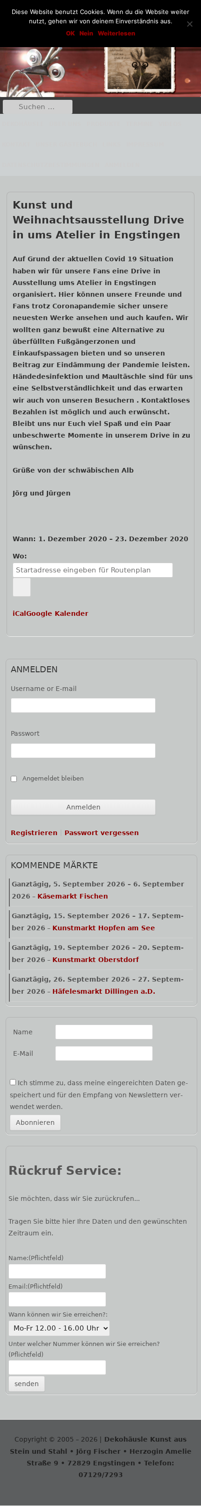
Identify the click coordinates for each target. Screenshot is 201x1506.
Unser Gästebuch (66, 144)
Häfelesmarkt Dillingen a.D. (103, 991)
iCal (19, 613)
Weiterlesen (116, 33)
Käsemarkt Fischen (72, 896)
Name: (36, 1258)
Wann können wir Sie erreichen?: (58, 1314)
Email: (35, 1286)
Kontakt (16, 144)
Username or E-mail (44, 688)
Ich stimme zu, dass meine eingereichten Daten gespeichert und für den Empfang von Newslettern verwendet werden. (99, 1094)
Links (111, 144)
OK (70, 33)
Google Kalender (57, 613)
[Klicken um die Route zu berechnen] (22, 587)
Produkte (103, 124)
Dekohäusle (23, 124)
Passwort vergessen (102, 833)
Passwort (25, 733)
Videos (170, 124)
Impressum (145, 144)
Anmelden (122, 165)
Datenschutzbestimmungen (51, 165)
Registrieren (34, 833)
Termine (139, 124)
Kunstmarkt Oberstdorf (95, 959)
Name (23, 1032)
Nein (86, 33)
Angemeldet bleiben (53, 778)
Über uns (65, 124)
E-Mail (23, 1053)
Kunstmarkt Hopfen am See (103, 928)
